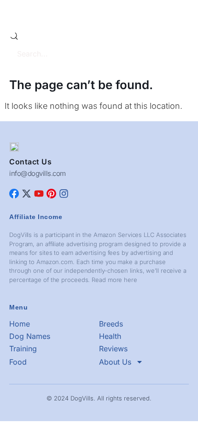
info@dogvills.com (37, 173)
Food (18, 362)
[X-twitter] (26, 193)
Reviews (113, 348)
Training (23, 348)
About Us (115, 362)
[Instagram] (64, 193)
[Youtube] (39, 193)
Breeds (111, 324)
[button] (181, 14)
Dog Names (29, 336)
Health (110, 336)
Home (19, 324)
